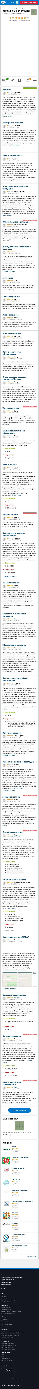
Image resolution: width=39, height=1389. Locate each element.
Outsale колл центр (18, 1235)
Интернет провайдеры (8, 1345)
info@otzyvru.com (12, 1371)
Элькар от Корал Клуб (19, 1246)
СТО (2, 1357)
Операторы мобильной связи (11, 1311)
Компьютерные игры (8, 1349)
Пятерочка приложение (20, 1157)
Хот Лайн (15, 1212)
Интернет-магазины (7, 1343)
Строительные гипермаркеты (11, 1334)
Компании (4, 1305)
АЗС (2, 1355)
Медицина (4, 1294)
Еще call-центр (32, 1257)
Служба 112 (16, 1179)
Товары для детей (7, 1337)
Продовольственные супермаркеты (13, 1332)
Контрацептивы (6, 1302)
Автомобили (5, 1353)
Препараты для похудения (10, 1300)
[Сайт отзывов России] (3, 2)
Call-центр (8, 1135)
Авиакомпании (6, 1309)
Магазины (4, 1330)
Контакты (6, 1365)
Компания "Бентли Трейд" (21, 1190)
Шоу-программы (6, 1325)
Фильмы (4, 1319)
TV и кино (4, 1317)
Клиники (4, 1296)
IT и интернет (5, 1341)
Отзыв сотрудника (30, 220)
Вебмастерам (6, 1282)
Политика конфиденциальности (12, 1277)
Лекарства (4, 1298)
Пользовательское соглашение (11, 1275)
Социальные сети (7, 1347)
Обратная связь (6, 1285)
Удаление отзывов (7, 1280)
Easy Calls (15, 1223)
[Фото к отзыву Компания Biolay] (9, 979)
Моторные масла (7, 1360)
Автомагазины (6, 1359)
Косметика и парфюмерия (10, 1336)
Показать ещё (20, 1110)
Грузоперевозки (6, 1307)
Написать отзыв (30, 2)
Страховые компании (8, 1313)
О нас (3, 1288)
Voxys (14, 1146)
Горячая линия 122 (18, 1168)
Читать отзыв (7, 116)
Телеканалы (5, 1323)
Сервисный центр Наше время (22, 1201)
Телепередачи (6, 1321)
